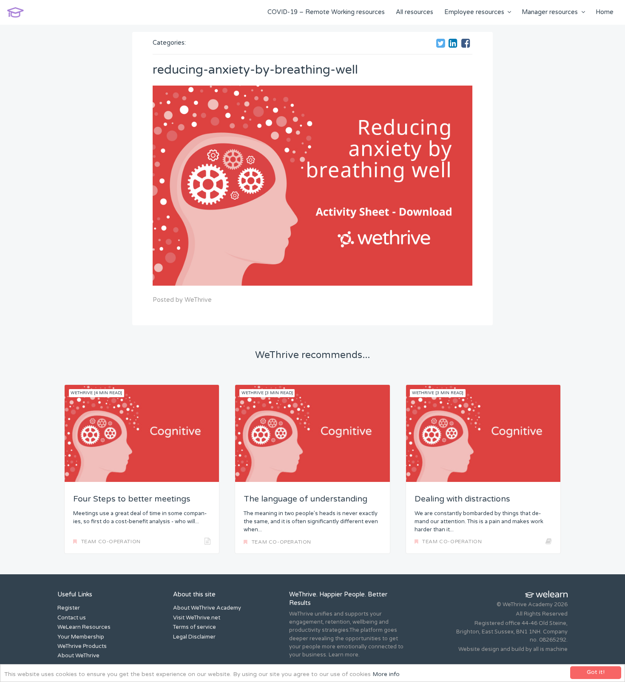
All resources (414, 12)
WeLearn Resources (84, 627)
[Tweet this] (441, 44)
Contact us (71, 617)
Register (68, 608)
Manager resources (550, 12)
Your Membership (80, 636)
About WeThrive (78, 655)
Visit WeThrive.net (196, 617)
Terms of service (194, 627)
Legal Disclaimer (194, 636)
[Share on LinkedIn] (454, 44)
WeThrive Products (82, 646)
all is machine (550, 649)
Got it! (596, 672)
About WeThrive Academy (207, 608)
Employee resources (474, 12)
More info (386, 674)
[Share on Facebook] (466, 44)
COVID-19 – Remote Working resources (326, 12)
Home (605, 12)
